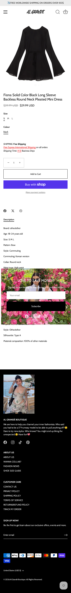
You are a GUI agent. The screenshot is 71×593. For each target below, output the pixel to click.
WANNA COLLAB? (12, 461)
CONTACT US (10, 486)
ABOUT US (8, 457)
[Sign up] (66, 535)
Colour (6, 127)
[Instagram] (33, 316)
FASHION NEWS (11, 466)
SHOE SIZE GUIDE (12, 470)
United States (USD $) (12, 570)
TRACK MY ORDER (12, 509)
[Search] (58, 12)
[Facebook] (26, 316)
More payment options (35, 192)
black (5, 132)
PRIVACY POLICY (11, 491)
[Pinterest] (45, 316)
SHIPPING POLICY (12, 495)
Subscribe (36, 306)
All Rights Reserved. (34, 579)
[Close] (66, 273)
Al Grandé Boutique (18, 579)
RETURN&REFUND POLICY (16, 504)
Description (8, 219)
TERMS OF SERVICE (13, 500)
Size (5, 113)
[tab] (10, 219)
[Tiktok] (39, 316)
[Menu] (5, 12)
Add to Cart (35, 174)
